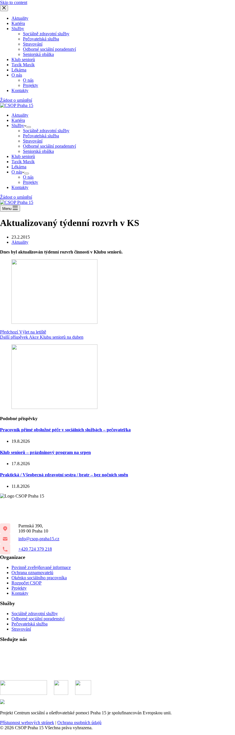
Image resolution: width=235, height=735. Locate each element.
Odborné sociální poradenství (49, 146)
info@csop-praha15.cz (38, 538)
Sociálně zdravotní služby (46, 130)
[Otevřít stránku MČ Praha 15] (23, 687)
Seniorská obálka (38, 151)
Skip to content (13, 2)
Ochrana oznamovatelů (32, 572)
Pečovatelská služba (41, 135)
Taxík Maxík (23, 161)
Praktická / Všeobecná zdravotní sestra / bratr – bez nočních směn (64, 474)
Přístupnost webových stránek (27, 722)
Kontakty (19, 187)
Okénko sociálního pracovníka (39, 577)
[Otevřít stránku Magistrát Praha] (83, 687)
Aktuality (19, 115)
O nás (16, 171)
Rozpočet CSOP (26, 582)
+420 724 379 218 (35, 549)
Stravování (32, 141)
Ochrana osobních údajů (79, 722)
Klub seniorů (23, 156)
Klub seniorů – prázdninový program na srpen (45, 452)
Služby (17, 125)
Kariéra (18, 120)
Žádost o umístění (16, 197)
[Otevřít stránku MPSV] (61, 687)
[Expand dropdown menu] (28, 127)
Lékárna (18, 166)
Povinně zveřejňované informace (41, 567)
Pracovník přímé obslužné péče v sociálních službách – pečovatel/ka (65, 429)
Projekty (30, 182)
